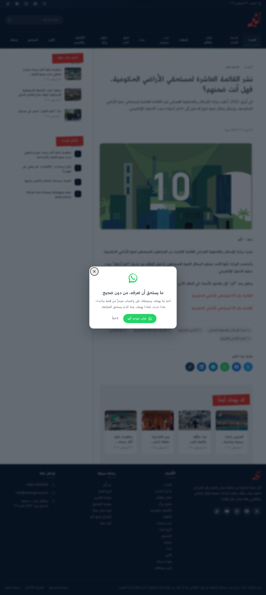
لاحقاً (115, 318)
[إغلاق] (94, 271)
